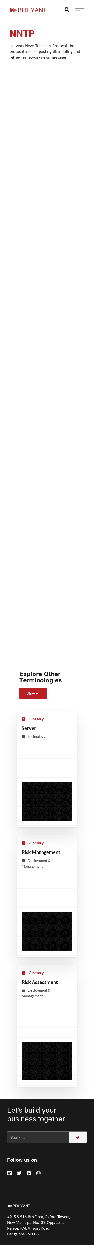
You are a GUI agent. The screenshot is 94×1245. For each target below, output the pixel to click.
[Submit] (78, 1137)
